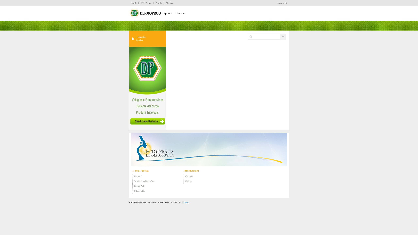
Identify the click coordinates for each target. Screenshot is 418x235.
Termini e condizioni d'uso (144, 181)
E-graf (186, 202)
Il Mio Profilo (146, 3)
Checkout (169, 3)
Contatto (188, 181)
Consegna (138, 176)
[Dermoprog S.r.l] (145, 13)
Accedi (133, 3)
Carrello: (141, 37)
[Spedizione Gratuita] (147, 128)
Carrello (159, 3)
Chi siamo (189, 176)
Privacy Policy (139, 186)
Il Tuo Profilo (139, 191)
